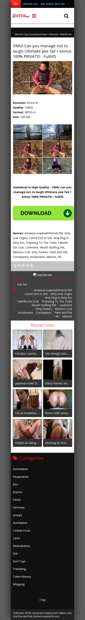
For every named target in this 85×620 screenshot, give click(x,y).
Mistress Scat (63, 309)
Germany (19, 507)
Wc (57, 316)
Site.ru (21, 16)
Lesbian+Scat (21, 530)
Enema (17, 492)
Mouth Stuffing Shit (44, 305)
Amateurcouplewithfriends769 (53, 290)
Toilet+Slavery (22, 576)
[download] (43, 213)
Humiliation (20, 523)
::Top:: (42, 600)
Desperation (21, 477)
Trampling (19, 569)
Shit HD (22, 284)
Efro (15, 484)
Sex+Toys (19, 561)
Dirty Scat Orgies (61, 294)
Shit (15, 553)
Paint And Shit (63, 312)
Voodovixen (25, 312)
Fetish (17, 500)
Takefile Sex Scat (28, 301)
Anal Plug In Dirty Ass (58, 297)
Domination (20, 469)
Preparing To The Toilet (57, 301)
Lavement (65, 305)
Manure (67, 316)
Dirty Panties (44, 309)
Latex (16, 538)
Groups (17, 515)
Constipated (43, 312)
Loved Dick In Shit (36, 294)
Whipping (19, 584)
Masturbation (21, 546)
